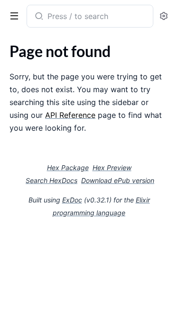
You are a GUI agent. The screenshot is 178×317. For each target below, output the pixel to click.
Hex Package (68, 167)
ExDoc (72, 200)
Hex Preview (112, 167)
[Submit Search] (38, 17)
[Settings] (164, 16)
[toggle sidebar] (12, 15)
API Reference (70, 115)
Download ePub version (117, 180)
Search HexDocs (51, 180)
